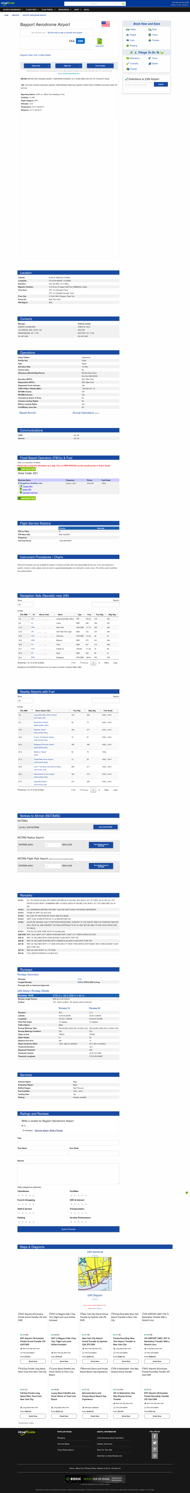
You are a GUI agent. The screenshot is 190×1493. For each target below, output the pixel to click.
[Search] (123, 3)
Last (115, 662)
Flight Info (67, 66)
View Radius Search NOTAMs (101, 845)
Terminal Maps (63, 1444)
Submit (161, 84)
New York (32, 54)
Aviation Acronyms (104, 1444)
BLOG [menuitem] (86, 9)
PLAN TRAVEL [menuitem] (47, 9)
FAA (71, 41)
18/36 (79, 979)
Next (106, 662)
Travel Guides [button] (100, 66)
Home (6, 15)
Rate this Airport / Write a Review (49, 1130)
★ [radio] (19, 1195)
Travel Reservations (65, 1449)
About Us (79, 1468)
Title (19, 1138)
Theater (133, 68)
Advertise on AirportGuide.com (109, 1455)
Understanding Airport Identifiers (110, 1438)
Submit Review (68, 1229)
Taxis (154, 29)
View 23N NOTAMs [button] (105, 827)
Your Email (74, 1148)
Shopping (61, 1438)
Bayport (23, 54)
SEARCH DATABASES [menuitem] (12, 9)
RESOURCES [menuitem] (63, 9)
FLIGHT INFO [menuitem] (31, 9)
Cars (131, 40)
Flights (132, 34)
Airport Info (36, 66)
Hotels (132, 29)
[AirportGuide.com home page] (8, 3)
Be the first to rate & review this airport (65, 32)
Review (20, 1160)
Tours (154, 58)
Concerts (133, 63)
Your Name (22, 1148)
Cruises (155, 40)
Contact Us (116, 1468)
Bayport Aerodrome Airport (34, 15)
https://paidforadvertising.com (69, 73)
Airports (15, 15)
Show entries (20, 605)
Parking (133, 45)
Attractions (134, 58)
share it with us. (97, 1308)
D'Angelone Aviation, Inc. (30, 483)
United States (44, 54)
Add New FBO (28, 469)
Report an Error (103, 1468)
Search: (116, 600)
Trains (154, 34)
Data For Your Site (104, 1449)
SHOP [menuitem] (76, 9)
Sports (154, 63)
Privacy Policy (90, 1468)
